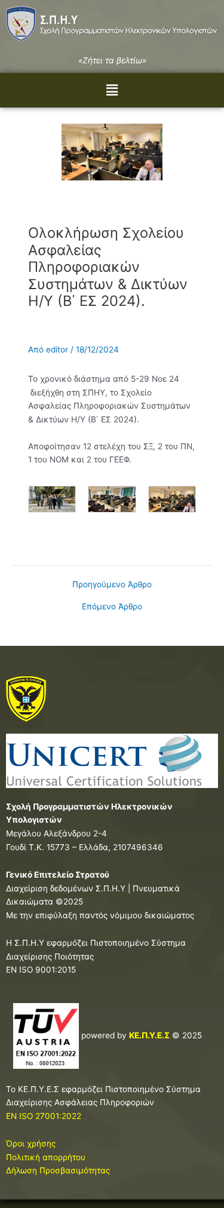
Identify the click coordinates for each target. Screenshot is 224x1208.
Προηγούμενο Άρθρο (112, 585)
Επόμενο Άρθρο (112, 607)
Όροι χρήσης (31, 1143)
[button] (112, 90)
